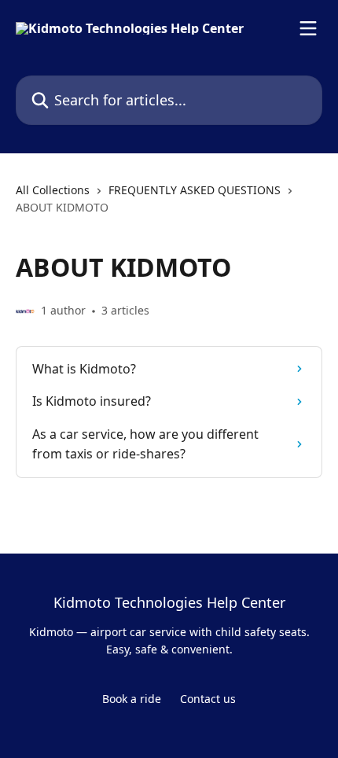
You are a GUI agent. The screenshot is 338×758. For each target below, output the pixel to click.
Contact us (208, 698)
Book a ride (131, 698)
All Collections (53, 189)
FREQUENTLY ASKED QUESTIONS (194, 189)
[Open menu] (308, 28)
